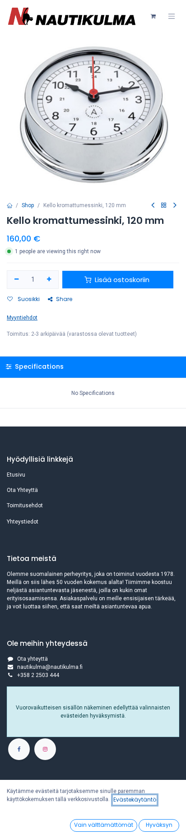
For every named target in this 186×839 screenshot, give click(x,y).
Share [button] (64, 299)
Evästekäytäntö (134, 799)
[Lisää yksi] (49, 279)
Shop (28, 205)
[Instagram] (45, 749)
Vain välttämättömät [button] (103, 825)
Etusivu (16, 475)
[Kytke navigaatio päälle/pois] (171, 16)
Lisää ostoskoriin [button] (122, 279)
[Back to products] (163, 205)
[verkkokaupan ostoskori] (153, 16)
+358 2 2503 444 (38, 675)
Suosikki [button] (28, 299)
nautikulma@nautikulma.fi (50, 667)
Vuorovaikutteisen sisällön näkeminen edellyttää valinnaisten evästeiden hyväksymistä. (93, 712)
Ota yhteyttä (32, 659)
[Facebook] (19, 749)
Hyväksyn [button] (159, 825)
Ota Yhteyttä (22, 490)
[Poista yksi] (16, 279)
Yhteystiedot (22, 522)
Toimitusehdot (25, 505)
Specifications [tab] (38, 366)
